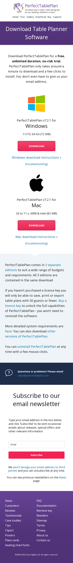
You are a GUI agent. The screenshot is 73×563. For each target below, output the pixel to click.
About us (42, 535)
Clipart (9, 530)
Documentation (46, 506)
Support (57, 16)
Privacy (40, 530)
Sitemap (41, 520)
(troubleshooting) (36, 164)
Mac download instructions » (36, 237)
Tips (8, 525)
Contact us (43, 540)
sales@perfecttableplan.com (33, 375)
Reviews (10, 510)
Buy (49, 16)
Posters (10, 535)
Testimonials (13, 515)
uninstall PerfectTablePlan (36, 346)
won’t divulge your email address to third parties (36, 468)
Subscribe (36, 455)
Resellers (42, 515)
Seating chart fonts (17, 545)
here (8, 331)
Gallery (30, 16)
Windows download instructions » (36, 157)
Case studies (13, 520)
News (62, 477)
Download (40, 16)
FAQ (39, 501)
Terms (40, 525)
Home (16, 16)
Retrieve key (44, 510)
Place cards (12, 540)
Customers (12, 506)
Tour (22, 16)
